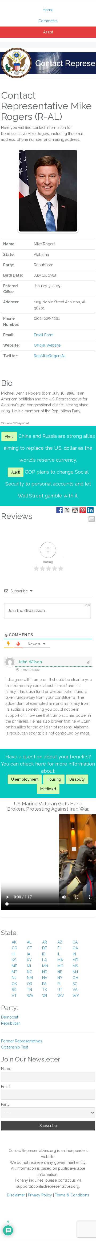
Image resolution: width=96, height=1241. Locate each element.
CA (75, 942)
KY (29, 960)
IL (58, 954)
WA (30, 996)
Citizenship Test (14, 1047)
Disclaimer (16, 1195)
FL (59, 948)
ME (14, 966)
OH (75, 978)
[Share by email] (92, 519)
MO (60, 966)
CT (29, 948)
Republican (11, 1023)
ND (44, 972)
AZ (59, 942)
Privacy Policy (40, 1195)
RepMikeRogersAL (50, 356)
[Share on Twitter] (67, 510)
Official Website (47, 345)
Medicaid (48, 789)
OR (29, 984)
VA (75, 989)
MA (60, 960)
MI (29, 966)
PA (44, 984)
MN (45, 966)
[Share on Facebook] (59, 510)
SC (75, 984)
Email (5, 1087)
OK (14, 984)
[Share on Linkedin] (90, 510)
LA (44, 960)
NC (29, 972)
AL (29, 942)
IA (28, 954)
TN (29, 989)
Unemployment (24, 779)
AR (44, 942)
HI (13, 954)
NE (59, 972)
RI (59, 984)
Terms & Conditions (72, 1195)
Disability (77, 779)
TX (44, 989)
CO (14, 948)
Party (5, 1104)
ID (44, 954)
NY (59, 978)
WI (44, 996)
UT (59, 989)
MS (75, 966)
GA (75, 948)
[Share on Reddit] (75, 510)
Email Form (44, 335)
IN (74, 954)
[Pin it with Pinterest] (82, 510)
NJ (14, 978)
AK (14, 942)
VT (14, 996)
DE (44, 948)
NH (75, 972)
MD (75, 960)
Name (6, 1069)
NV (44, 978)
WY (76, 996)
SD (14, 989)
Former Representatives (21, 1041)
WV (60, 996)
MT (14, 972)
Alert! (9, 436)
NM (30, 978)
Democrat (9, 1017)
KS (14, 960)
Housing (54, 779)
